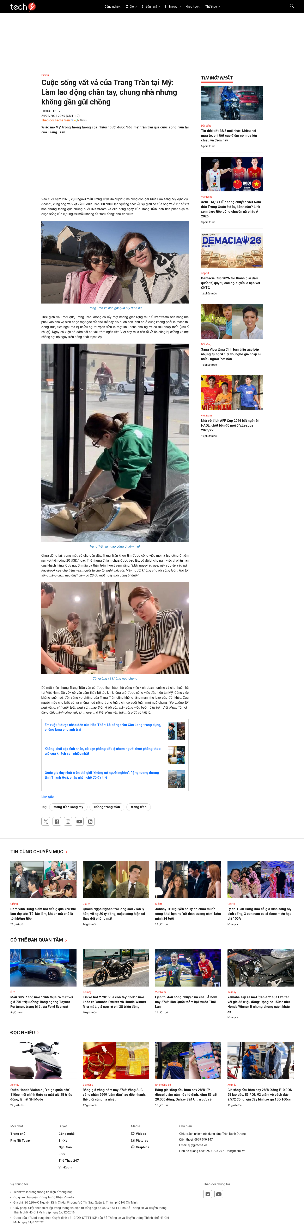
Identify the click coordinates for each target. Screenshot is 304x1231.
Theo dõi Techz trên (55, 120)
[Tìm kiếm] (289, 6)
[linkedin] (90, 821)
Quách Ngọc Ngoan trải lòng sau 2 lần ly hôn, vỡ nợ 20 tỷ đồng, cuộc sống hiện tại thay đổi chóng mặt (114, 913)
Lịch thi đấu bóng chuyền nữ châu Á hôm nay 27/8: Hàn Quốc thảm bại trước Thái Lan (186, 1002)
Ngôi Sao (65, 1147)
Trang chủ (17, 1134)
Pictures (142, 1140)
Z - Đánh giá (149, 6)
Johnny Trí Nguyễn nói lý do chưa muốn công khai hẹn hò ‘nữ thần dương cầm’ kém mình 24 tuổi (188, 913)
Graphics (142, 1147)
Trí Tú (56, 110)
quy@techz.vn (197, 1145)
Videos (141, 1134)
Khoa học (192, 6)
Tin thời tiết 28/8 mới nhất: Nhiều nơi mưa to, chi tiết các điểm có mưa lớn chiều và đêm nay (229, 135)
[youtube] (79, 821)
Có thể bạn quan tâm (37, 940)
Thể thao (211, 6)
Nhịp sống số (163, 1084)
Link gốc (47, 797)
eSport (205, 273)
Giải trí (45, 75)
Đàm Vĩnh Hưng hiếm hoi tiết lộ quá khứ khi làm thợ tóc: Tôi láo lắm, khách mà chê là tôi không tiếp (43, 913)
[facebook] (57, 821)
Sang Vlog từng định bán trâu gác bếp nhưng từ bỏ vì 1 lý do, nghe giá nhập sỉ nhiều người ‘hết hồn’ (231, 354)
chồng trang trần (107, 807)
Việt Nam (206, 196)
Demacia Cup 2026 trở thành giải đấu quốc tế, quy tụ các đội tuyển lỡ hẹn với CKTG (230, 283)
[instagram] (68, 821)
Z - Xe (130, 6)
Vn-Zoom (65, 1167)
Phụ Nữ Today (20, 1140)
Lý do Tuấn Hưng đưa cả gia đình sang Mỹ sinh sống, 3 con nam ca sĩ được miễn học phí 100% (259, 913)
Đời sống (206, 125)
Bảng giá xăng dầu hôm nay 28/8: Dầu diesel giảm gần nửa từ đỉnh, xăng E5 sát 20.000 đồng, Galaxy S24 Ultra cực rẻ (186, 1094)
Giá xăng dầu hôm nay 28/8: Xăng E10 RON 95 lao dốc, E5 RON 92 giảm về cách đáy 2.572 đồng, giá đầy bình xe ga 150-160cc (259, 1094)
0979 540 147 (203, 1139)
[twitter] (45, 821)
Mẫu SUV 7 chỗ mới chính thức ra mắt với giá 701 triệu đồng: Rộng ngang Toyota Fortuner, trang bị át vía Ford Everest (41, 1002)
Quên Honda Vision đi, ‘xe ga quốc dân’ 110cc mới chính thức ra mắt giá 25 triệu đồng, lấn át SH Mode (41, 1094)
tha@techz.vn (236, 1151)
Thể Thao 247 (69, 1160)
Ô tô (12, 992)
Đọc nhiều (23, 1032)
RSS (62, 1154)
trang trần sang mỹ (68, 807)
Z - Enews (171, 6)
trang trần (138, 807)
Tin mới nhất (217, 78)
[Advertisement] (115, 168)
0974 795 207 (215, 1151)
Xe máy (87, 992)
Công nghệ (111, 6)
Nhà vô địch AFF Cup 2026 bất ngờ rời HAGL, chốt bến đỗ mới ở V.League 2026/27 (230, 425)
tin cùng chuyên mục (37, 852)
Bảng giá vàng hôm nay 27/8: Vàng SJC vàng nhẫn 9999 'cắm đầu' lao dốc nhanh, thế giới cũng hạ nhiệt (114, 1094)
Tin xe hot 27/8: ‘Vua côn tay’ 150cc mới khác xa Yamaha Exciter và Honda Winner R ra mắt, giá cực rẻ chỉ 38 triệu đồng (114, 1002)
